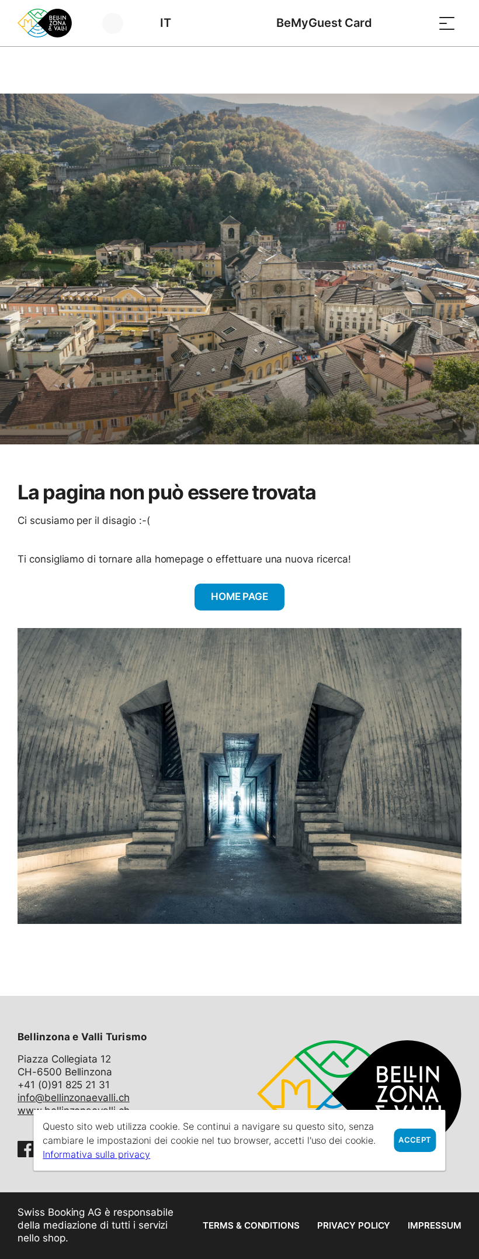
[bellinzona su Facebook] (26, 1149)
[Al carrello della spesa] (417, 23)
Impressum (434, 1225)
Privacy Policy (353, 1225)
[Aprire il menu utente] (119, 23)
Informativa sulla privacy (96, 1154)
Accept (414, 1140)
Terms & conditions (251, 1225)
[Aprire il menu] (446, 23)
